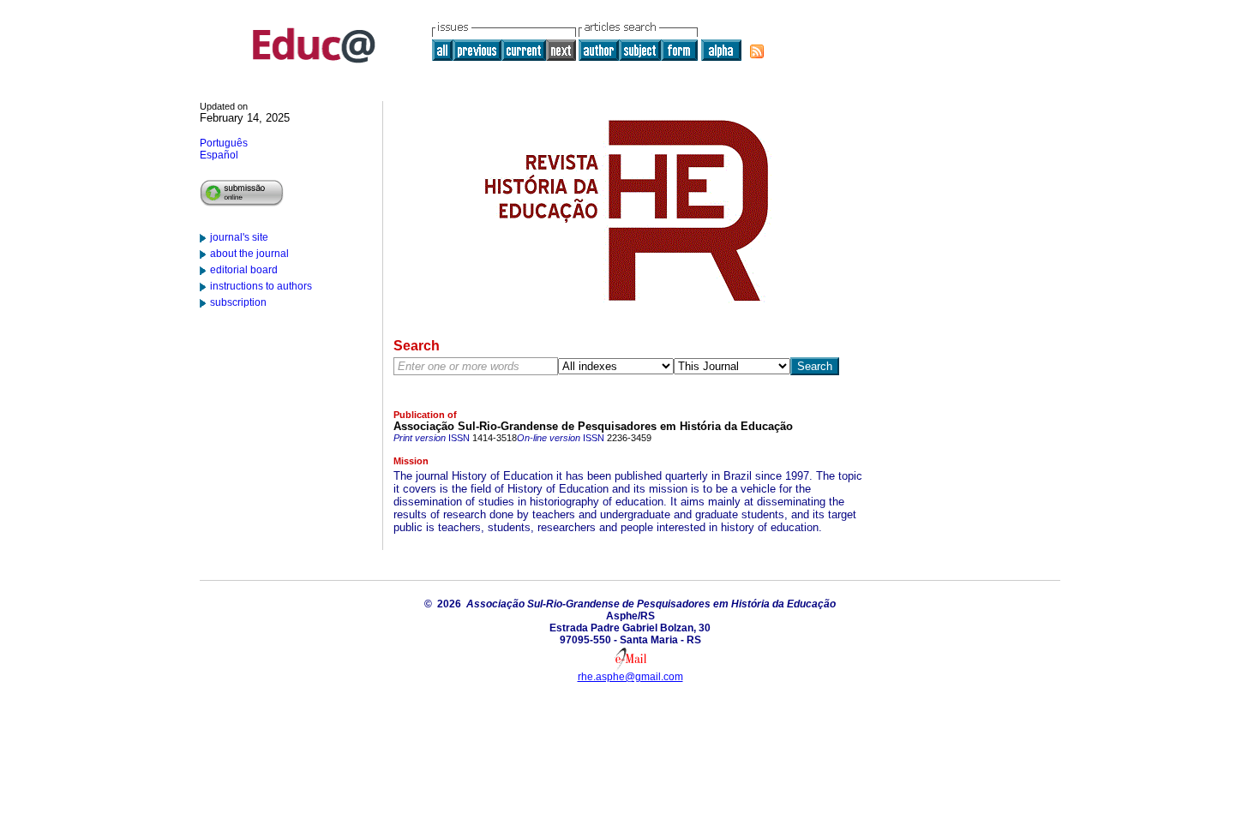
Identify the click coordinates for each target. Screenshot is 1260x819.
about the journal (249, 254)
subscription (238, 302)
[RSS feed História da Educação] (757, 51)
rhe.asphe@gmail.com (630, 677)
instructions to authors (261, 286)
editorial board (244, 270)
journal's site (239, 237)
